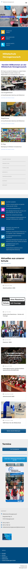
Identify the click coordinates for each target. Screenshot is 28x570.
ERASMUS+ (5, 172)
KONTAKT (4, 180)
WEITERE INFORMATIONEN (7, 97)
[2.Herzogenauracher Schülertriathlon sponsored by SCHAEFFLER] (13, 355)
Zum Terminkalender (14, 449)
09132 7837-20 (6, 525)
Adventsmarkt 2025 (8, 396)
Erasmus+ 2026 (7, 342)
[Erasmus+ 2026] (13, 329)
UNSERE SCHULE (6, 159)
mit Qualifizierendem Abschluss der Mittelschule (12, 121)
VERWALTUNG (5, 163)
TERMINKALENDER (7, 176)
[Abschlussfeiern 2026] (13, 275)
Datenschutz (5, 558)
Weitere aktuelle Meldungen (13, 431)
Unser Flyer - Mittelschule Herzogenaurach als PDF (14, 459)
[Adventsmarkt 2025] (13, 383)
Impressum (4, 557)
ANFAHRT (4, 185)
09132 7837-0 (6, 522)
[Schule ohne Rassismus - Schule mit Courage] (13, 301)
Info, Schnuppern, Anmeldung (8, 17)
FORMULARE (5, 167)
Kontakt (4, 553)
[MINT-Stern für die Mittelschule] (13, 409)
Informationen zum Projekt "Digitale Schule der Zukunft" (22, 17)
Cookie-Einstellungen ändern (9, 560)
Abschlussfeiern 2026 (9, 288)
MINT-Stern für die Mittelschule (12, 422)
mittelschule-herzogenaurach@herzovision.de (14, 527)
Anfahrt (4, 555)
